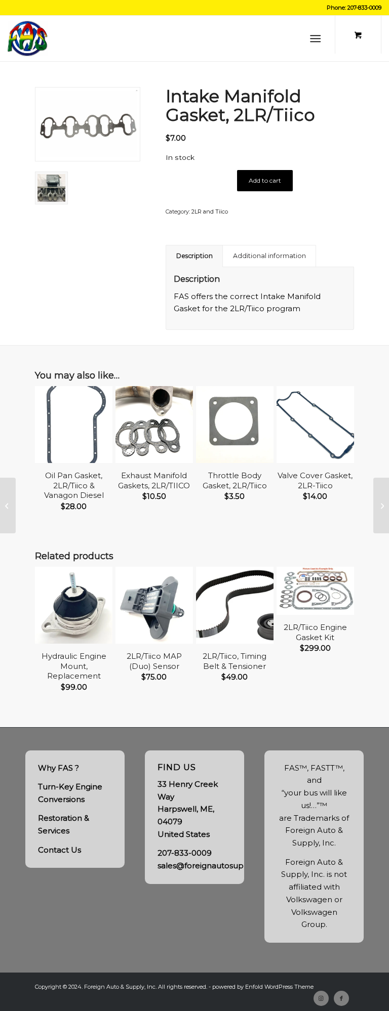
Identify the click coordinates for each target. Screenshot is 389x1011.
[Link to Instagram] (321, 998)
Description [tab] (194, 256)
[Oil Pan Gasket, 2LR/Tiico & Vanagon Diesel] (381, 505)
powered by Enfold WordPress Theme (263, 986)
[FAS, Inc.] (28, 38)
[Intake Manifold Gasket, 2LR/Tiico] (87, 124)
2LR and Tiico (209, 211)
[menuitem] (317, 38)
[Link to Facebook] (341, 998)
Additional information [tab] (269, 256)
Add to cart (265, 180)
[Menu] (315, 38)
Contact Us (59, 850)
